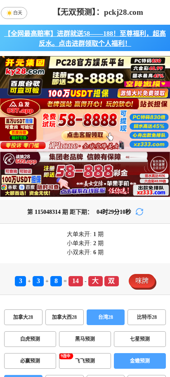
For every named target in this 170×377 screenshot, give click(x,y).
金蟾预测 (140, 361)
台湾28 (105, 317)
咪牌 (142, 280)
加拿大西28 (64, 317)
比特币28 (147, 317)
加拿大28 (23, 317)
